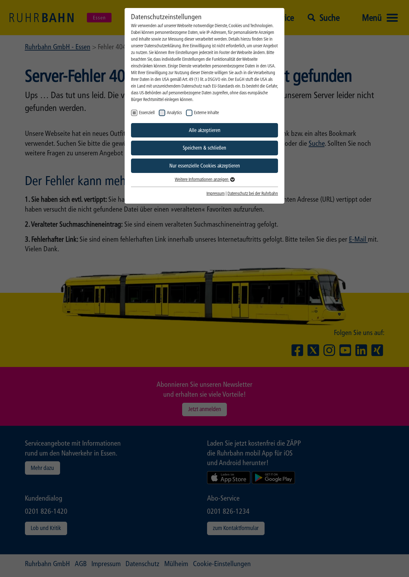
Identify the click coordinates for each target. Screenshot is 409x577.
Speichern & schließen (204, 148)
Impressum (215, 193)
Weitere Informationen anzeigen (202, 179)
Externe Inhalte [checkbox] (206, 112)
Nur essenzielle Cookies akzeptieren (204, 166)
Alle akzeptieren (204, 130)
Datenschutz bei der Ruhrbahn (253, 193)
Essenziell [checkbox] (147, 112)
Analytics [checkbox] (174, 112)
